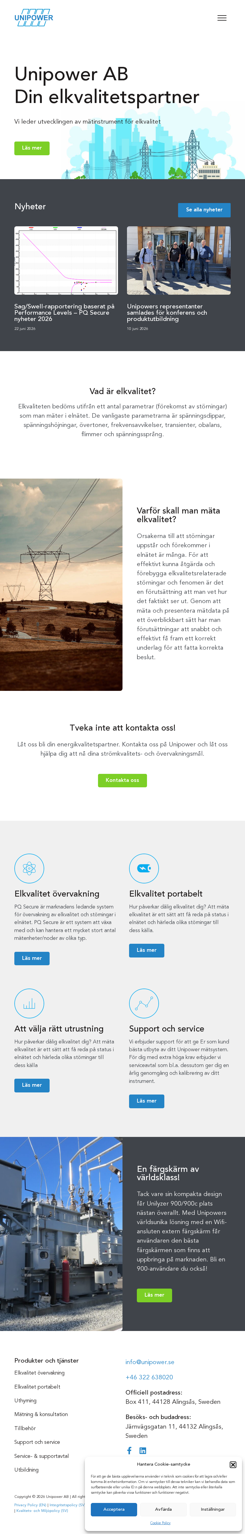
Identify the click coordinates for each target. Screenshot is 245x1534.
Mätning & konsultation (41, 1414)
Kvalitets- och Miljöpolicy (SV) (42, 1511)
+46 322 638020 (149, 1378)
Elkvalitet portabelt (37, 1387)
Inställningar (213, 1509)
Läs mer (32, 148)
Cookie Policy (160, 1523)
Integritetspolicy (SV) (68, 1505)
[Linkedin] (142, 1450)
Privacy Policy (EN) (30, 1505)
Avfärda (163, 1509)
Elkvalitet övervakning (39, 1373)
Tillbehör (25, 1428)
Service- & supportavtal (41, 1456)
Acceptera (114, 1509)
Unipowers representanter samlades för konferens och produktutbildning (167, 313)
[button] (233, 1465)
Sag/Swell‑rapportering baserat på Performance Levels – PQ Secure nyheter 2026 (64, 313)
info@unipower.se (149, 1362)
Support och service (37, 1442)
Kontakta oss (122, 780)
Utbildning (26, 1470)
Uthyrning (25, 1401)
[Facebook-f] (129, 1450)
